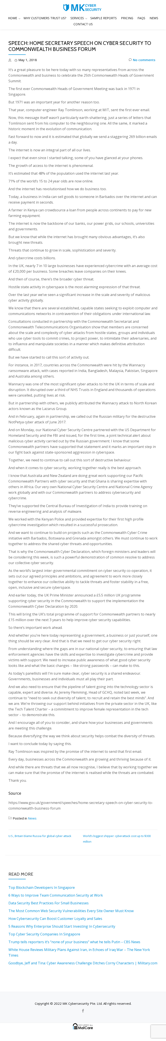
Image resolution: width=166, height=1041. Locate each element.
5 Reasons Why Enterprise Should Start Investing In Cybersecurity (61, 926)
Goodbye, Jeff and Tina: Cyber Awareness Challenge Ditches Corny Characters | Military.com (82, 963)
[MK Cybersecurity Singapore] (83, 7)
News (154, 18)
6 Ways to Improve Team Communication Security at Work (55, 895)
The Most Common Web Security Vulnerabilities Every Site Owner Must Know (71, 910)
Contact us (83, 24)
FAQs (141, 18)
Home (12, 18)
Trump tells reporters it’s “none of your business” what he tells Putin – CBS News (74, 942)
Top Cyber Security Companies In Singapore (44, 934)
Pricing (127, 18)
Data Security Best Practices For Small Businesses (48, 903)
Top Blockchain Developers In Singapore (41, 887)
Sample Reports (103, 18)
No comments (144, 60)
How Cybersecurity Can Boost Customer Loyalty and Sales (55, 918)
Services (77, 18)
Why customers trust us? (45, 18)
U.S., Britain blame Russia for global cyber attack (39, 836)
